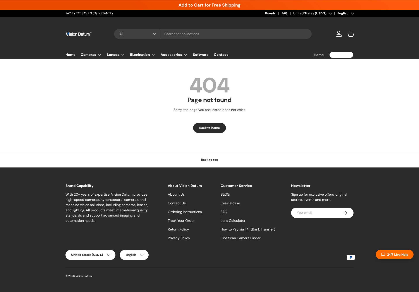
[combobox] (213, 34)
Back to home (209, 128)
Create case (230, 203)
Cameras (88, 54)
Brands (270, 13)
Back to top (209, 160)
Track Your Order (181, 220)
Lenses (113, 54)
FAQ (284, 13)
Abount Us (176, 194)
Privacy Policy (179, 238)
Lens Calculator (233, 220)
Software (201, 54)
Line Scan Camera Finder (241, 238)
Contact (221, 54)
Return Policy (178, 229)
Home (70, 54)
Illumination (140, 54)
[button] (351, 34)
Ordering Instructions (185, 212)
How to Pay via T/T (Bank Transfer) (248, 229)
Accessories (171, 54)
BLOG (225, 194)
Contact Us (177, 203)
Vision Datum (84, 276)
